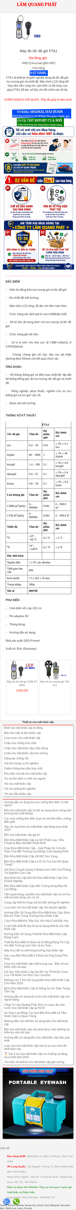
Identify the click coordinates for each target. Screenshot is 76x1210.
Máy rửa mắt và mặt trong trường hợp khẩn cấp (33, 950)
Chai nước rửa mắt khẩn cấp (22, 737)
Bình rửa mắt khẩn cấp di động (23, 727)
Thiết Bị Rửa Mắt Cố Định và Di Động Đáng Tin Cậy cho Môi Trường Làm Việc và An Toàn (36, 944)
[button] (41, 113)
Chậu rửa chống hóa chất (20, 743)
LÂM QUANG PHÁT (37, 4)
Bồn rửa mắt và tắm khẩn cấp (22, 732)
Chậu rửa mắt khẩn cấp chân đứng (26, 748)
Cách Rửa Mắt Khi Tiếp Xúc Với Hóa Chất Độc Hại (36, 920)
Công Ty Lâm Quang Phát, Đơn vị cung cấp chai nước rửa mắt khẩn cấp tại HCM (34, 1006)
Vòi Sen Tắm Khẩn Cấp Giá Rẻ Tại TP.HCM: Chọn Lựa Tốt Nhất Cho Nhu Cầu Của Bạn (36, 973)
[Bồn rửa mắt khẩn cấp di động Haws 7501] (38, 1103)
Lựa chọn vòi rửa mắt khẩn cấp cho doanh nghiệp (35, 907)
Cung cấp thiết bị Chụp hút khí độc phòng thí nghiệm (37, 902)
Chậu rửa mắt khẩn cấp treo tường (26, 753)
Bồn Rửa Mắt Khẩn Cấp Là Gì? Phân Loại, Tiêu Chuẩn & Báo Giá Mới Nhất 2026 (34, 841)
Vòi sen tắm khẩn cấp (17, 793)
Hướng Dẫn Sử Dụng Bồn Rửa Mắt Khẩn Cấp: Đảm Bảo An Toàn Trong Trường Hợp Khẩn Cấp (37, 914)
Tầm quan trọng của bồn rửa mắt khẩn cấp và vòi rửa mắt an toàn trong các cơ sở (37, 896)
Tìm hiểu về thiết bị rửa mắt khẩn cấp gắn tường (34, 1062)
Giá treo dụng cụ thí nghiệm (21, 763)
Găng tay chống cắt (16, 758)
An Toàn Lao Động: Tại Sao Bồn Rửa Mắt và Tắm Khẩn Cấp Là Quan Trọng (35, 1014)
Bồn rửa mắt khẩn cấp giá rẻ (22, 834)
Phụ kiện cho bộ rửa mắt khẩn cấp (25, 773)
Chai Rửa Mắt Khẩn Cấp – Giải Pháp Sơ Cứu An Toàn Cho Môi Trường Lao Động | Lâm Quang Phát (36, 850)
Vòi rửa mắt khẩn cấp (17, 783)
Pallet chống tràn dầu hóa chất (23, 768)
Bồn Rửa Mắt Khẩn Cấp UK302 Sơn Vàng (30, 856)
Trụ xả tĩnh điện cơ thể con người (25, 778)
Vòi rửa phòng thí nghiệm (20, 788)
